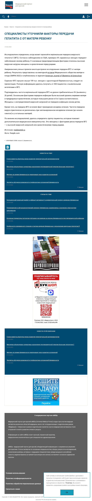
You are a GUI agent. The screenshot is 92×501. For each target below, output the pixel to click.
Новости (12, 27)
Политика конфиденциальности (18, 478)
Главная (6, 27)
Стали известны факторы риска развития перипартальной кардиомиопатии (33, 159)
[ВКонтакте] (7, 147)
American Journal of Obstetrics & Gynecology (63, 76)
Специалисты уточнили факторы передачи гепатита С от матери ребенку (33, 27)
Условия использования (15, 473)
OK (67, 492)
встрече (51, 72)
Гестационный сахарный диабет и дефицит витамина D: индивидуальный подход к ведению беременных (43, 200)
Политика (69, 483)
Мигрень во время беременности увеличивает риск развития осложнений (32, 174)
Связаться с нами (13, 489)
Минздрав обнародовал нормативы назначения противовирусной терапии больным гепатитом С (40, 167)
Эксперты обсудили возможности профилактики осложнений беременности (33, 182)
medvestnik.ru (19, 130)
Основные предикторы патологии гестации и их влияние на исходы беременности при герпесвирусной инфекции (45, 218)
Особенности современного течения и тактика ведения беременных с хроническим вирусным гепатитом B (43, 226)
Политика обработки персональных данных (23, 484)
